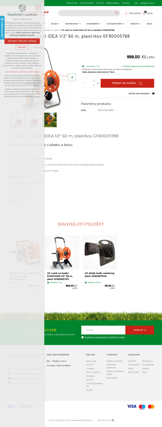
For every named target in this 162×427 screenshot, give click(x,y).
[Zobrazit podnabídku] (44, 24)
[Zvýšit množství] (94, 81)
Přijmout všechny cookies (22, 41)
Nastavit (22, 47)
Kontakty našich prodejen (59, 365)
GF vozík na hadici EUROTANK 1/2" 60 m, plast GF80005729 (60, 276)
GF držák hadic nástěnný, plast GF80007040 (100, 274)
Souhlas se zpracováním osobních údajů (105, 337)
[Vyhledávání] (89, 13)
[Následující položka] (72, 77)
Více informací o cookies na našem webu (22, 72)
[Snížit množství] (94, 85)
